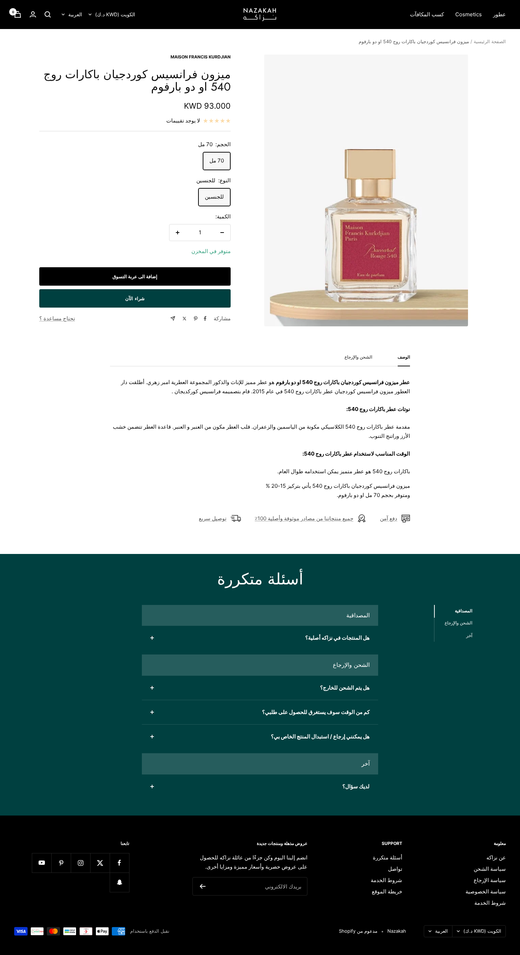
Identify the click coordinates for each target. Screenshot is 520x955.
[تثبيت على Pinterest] (195, 318)
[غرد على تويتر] (184, 318)
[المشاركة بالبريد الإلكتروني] (173, 318)
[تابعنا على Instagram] (80, 863)
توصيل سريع (212, 518)
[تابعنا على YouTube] (41, 863)
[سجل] (203, 886)
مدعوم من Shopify (358, 931)
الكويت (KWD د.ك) (115, 14)
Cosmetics (468, 14)
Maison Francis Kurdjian (201, 56)
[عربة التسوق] (17, 14)
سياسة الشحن (490, 868)
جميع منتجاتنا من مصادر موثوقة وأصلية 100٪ (304, 518)
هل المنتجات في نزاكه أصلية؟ (337, 637)
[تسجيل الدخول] (33, 14)
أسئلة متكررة (387, 857)
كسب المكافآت (427, 14)
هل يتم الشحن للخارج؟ (345, 687)
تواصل (395, 868)
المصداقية (463, 610)
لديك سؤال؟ (356, 786)
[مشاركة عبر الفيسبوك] (205, 318)
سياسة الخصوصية (486, 891)
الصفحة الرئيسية (490, 41)
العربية (75, 14)
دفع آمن (388, 518)
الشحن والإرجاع (358, 357)
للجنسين (214, 196)
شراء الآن (135, 298)
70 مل (216, 160)
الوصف (404, 357)
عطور (499, 14)
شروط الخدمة (490, 902)
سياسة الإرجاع (490, 880)
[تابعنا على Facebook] (119, 863)
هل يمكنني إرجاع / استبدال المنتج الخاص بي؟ (320, 736)
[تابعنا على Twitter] (100, 863)
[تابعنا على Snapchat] (119, 882)
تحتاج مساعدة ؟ (57, 318)
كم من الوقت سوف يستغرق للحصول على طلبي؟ (316, 712)
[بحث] (48, 14)
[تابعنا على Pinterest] (61, 863)
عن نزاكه (496, 857)
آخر (469, 635)
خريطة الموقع (387, 891)
